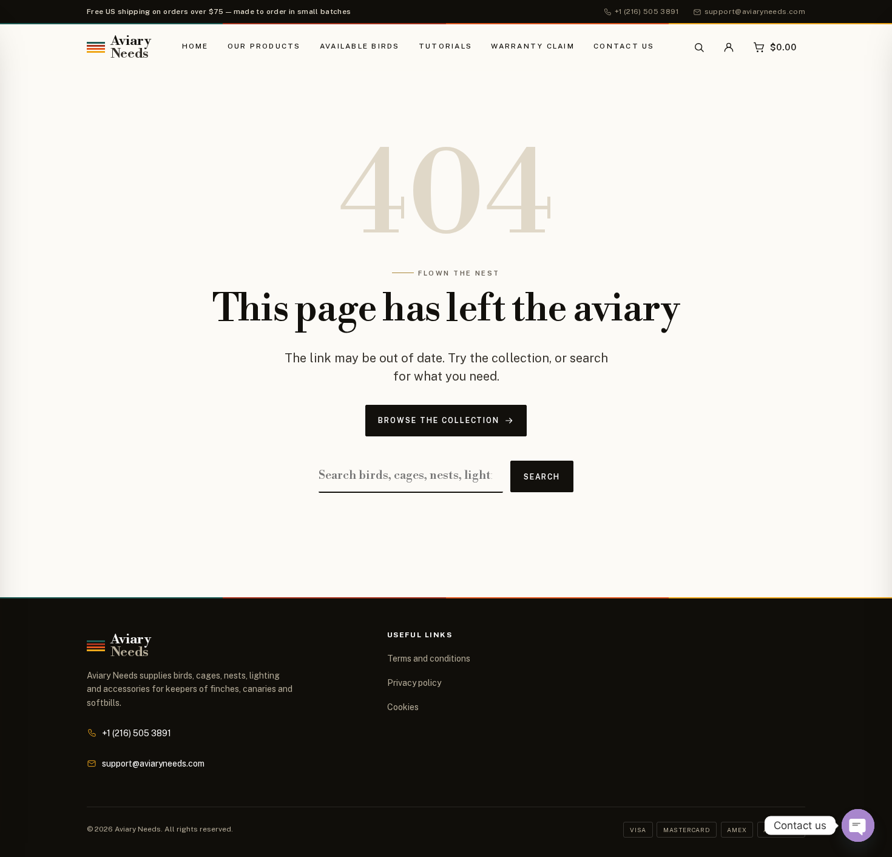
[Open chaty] (858, 825)
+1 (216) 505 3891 (136, 733)
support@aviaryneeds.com (153, 763)
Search (542, 476)
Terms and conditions (428, 658)
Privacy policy (414, 683)
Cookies (403, 707)
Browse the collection (438, 420)
